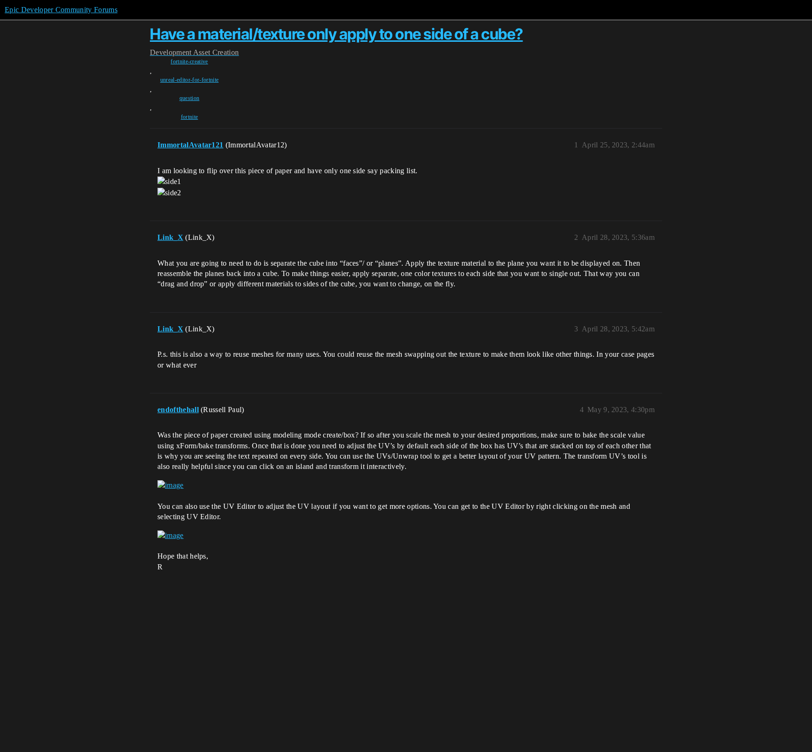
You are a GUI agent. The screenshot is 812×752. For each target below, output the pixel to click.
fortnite (189, 117)
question (190, 98)
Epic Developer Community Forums (61, 10)
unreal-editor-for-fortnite (189, 80)
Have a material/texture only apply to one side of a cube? (336, 34)
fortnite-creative (189, 61)
